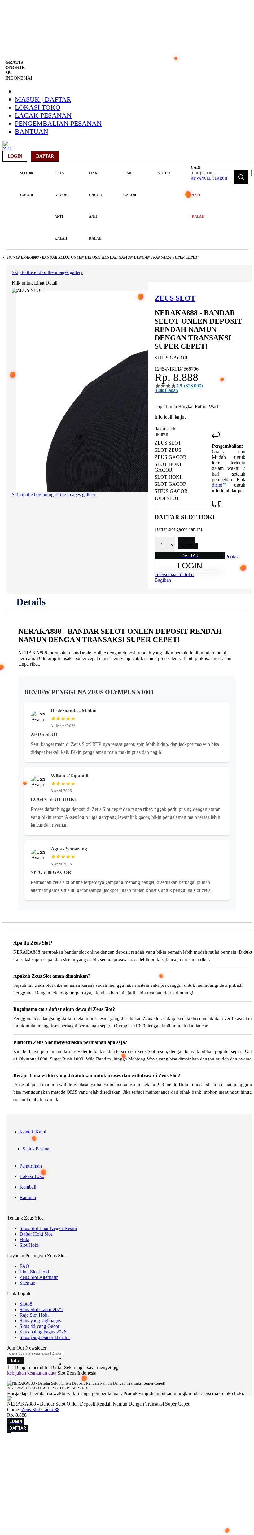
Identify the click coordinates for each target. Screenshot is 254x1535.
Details (31, 601)
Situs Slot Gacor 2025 (41, 1309)
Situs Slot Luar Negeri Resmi (48, 1228)
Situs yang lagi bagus (40, 1320)
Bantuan (31, 131)
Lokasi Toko (37, 107)
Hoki (24, 1239)
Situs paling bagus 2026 (43, 1331)
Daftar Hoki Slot (36, 1234)
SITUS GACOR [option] (171, 491)
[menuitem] (26, 184)
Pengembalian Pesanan (58, 123)
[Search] (241, 177)
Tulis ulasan (166, 390)
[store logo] (7, 149)
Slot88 (26, 1304)
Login (15, 156)
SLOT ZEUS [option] (168, 450)
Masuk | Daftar (43, 99)
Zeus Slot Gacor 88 (40, 1409)
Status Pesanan (37, 1148)
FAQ (24, 1266)
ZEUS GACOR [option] (170, 457)
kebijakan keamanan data (31, 1373)
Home (12, 257)
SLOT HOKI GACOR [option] (168, 467)
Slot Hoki (29, 1245)
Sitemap (27, 1282)
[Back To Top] (9, 1432)
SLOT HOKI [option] (168, 477)
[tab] (31, 602)
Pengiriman (31, 1165)
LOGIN (186, 540)
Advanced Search (209, 178)
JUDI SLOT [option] (167, 498)
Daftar (45, 156)
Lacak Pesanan (43, 115)
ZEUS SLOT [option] (168, 443)
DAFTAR (188, 546)
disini (217, 485)
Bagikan (163, 580)
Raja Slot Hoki (34, 1315)
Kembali (28, 1186)
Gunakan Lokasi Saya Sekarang (33, 1462)
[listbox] (183, 470)
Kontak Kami (33, 1131)
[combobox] (221, 173)
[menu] (97, 206)
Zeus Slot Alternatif (39, 1277)
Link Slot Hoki (34, 1271)
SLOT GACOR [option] (170, 484)
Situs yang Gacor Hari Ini (45, 1337)
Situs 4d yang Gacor (39, 1326)
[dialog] (127, 1453)
